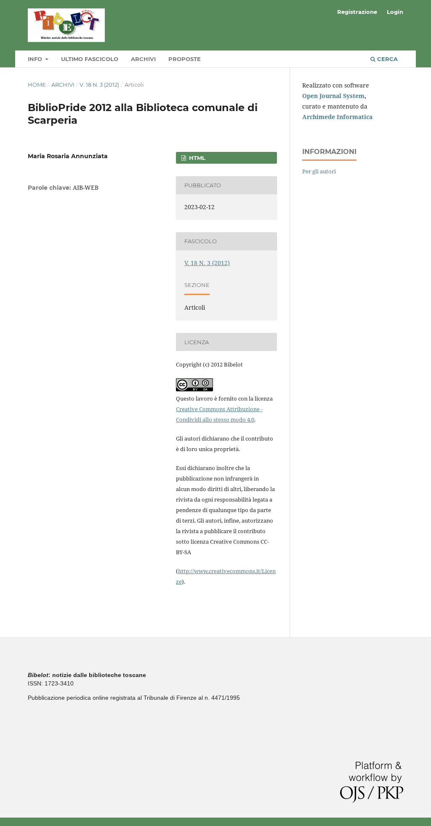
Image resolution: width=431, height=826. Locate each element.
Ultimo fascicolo (89, 59)
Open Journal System (333, 96)
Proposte (184, 59)
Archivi (143, 59)
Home (37, 84)
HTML (196, 157)
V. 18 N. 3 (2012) (99, 84)
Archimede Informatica (337, 117)
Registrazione (357, 11)
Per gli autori (319, 171)
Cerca (386, 59)
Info (36, 59)
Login (395, 11)
